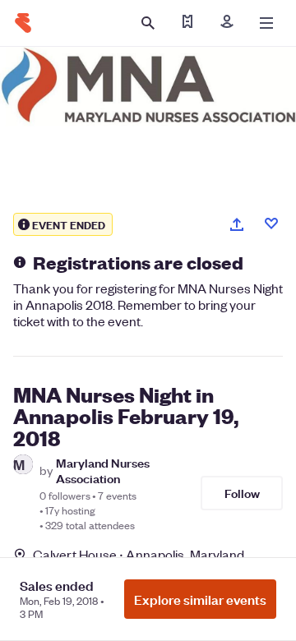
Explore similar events (200, 599)
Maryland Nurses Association (103, 470)
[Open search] (148, 23)
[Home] (23, 23)
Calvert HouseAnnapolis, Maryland (138, 554)
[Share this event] (236, 224)
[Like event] (271, 223)
